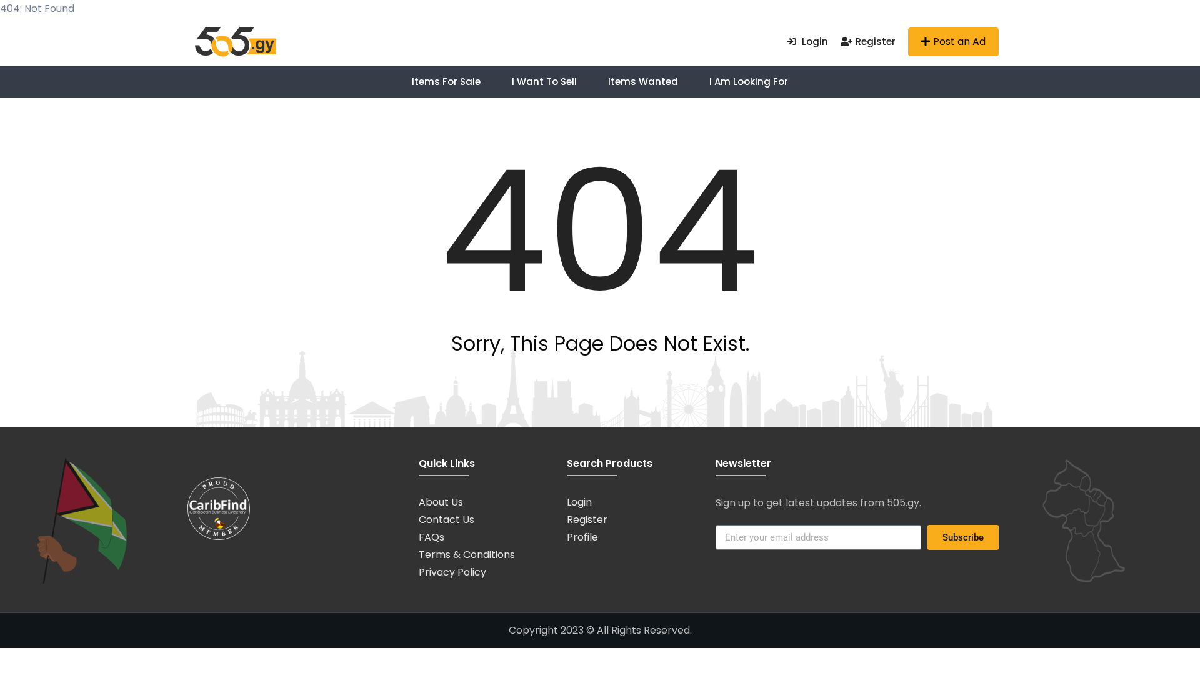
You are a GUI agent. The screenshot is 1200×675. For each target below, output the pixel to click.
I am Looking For (748, 81)
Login (813, 41)
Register (876, 41)
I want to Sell (544, 81)
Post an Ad (959, 41)
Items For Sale (446, 81)
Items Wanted (643, 81)
